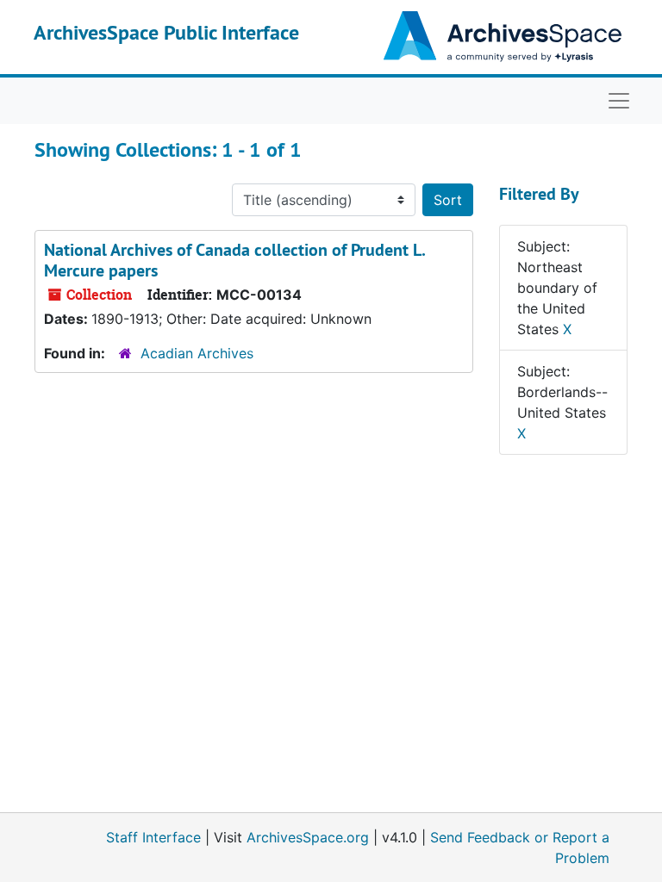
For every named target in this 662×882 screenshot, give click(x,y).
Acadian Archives (197, 353)
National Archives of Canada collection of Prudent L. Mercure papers (234, 260)
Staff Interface (153, 837)
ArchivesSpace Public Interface (166, 32)
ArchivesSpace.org (308, 837)
